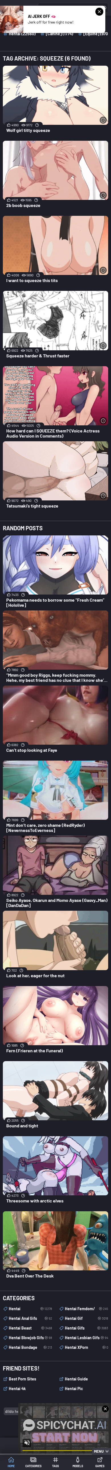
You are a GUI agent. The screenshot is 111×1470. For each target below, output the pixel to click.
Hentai (30, 1308)
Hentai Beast (30, 1328)
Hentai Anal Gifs (30, 1318)
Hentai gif (86, 1318)
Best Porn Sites (22, 1378)
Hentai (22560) (22, 33)
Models (78, 1466)
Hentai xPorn (86, 1347)
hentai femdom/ (86, 1308)
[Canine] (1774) (59, 33)
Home (11, 1466)
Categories (33, 1466)
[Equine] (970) (96, 33)
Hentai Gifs (86, 1328)
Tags (55, 1466)
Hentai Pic (74, 1388)
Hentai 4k (17, 1388)
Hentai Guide (76, 1378)
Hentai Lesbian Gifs (86, 1337)
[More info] (103, 120)
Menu (99, 1451)
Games (99, 1466)
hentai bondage (30, 1347)
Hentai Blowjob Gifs (30, 1337)
